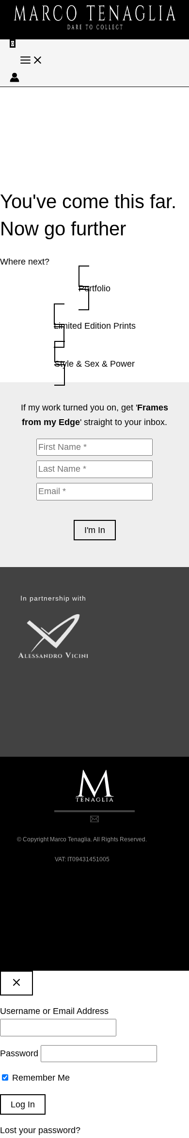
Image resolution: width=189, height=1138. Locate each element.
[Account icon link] (14, 79)
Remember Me (40, 1078)
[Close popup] (16, 983)
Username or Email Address (54, 1011)
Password (19, 1053)
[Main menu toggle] (31, 60)
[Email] (94, 820)
